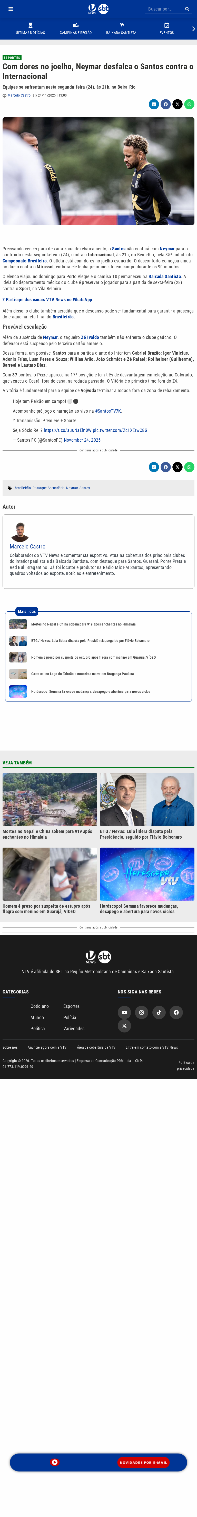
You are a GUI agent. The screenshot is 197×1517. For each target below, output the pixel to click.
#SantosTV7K (108, 411)
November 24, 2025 (82, 440)
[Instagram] (141, 1012)
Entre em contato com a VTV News (152, 1047)
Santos (119, 248)
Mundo (37, 1017)
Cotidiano (40, 1006)
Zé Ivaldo (90, 337)
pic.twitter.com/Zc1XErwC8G (120, 430)
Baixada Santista (165, 276)
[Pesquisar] (187, 9)
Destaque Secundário (49, 488)
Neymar (168, 248)
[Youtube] (124, 1012)
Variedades (74, 1028)
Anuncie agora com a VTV (47, 1047)
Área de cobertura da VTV (96, 1047)
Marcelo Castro (19, 95)
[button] (10, 9)
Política (38, 1028)
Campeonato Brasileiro (25, 260)
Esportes (12, 58)
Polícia (69, 1017)
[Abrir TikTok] (159, 1012)
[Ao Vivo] (55, 1462)
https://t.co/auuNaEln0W (68, 430)
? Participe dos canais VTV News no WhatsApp (47, 299)
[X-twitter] (124, 1025)
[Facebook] (176, 1012)
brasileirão (23, 488)
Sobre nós (10, 1047)
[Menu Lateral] (10, 9)
